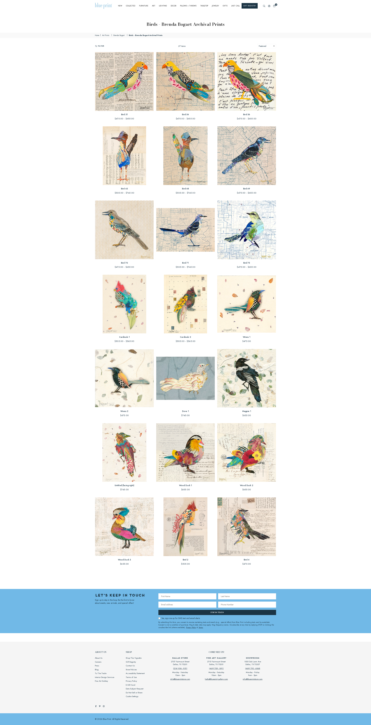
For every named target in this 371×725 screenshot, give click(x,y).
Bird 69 (246, 188)
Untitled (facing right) (124, 485)
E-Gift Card (130, 685)
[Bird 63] (124, 155)
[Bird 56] (246, 81)
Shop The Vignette (133, 658)
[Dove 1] (185, 378)
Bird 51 (124, 114)
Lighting (163, 5)
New (120, 5)
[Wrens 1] (246, 304)
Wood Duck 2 (246, 485)
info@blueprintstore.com (180, 679)
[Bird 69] (246, 155)
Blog (97, 669)
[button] (274, 6)
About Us (98, 658)
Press (97, 665)
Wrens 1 (246, 337)
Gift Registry (249, 5)
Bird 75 (246, 262)
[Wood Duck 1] (185, 452)
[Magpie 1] (246, 378)
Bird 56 (246, 114)
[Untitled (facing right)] (124, 452)
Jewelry (215, 5)
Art (153, 5)
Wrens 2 (124, 411)
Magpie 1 (246, 411)
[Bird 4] (246, 526)
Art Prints (105, 35)
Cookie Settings (132, 696)
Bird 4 (246, 559)
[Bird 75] (246, 230)
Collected (130, 5)
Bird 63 (124, 188)
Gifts (225, 5)
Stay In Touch (217, 612)
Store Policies (131, 669)
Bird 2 (185, 559)
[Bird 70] (124, 230)
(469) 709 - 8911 (216, 668)
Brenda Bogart (119, 35)
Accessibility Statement (135, 673)
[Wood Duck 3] (124, 526)
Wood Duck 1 (185, 485)
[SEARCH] (264, 6)
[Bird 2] (185, 526)
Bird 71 (185, 262)
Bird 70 (124, 262)
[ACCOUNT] (269, 6)
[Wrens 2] (124, 378)
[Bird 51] (124, 81)
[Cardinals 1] (124, 304)
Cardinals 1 (124, 337)
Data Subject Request (134, 688)
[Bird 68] (185, 155)
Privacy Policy (191, 627)
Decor (173, 5)
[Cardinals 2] (185, 304)
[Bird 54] (185, 81)
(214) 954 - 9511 (180, 668)
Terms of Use (131, 677)
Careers (98, 662)
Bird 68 (185, 188)
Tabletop (204, 5)
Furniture (143, 5)
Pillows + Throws (188, 5)
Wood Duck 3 (124, 559)
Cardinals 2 (185, 337)
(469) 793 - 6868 (252, 668)
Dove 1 (185, 411)
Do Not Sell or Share (134, 692)
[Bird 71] (185, 230)
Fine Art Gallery (101, 681)
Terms (201, 627)
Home (97, 35)
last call (235, 5)
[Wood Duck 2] (246, 452)
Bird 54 (185, 114)
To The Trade (100, 673)
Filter (101, 46)
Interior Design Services (104, 677)
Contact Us (130, 665)
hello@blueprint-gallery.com (216, 679)
